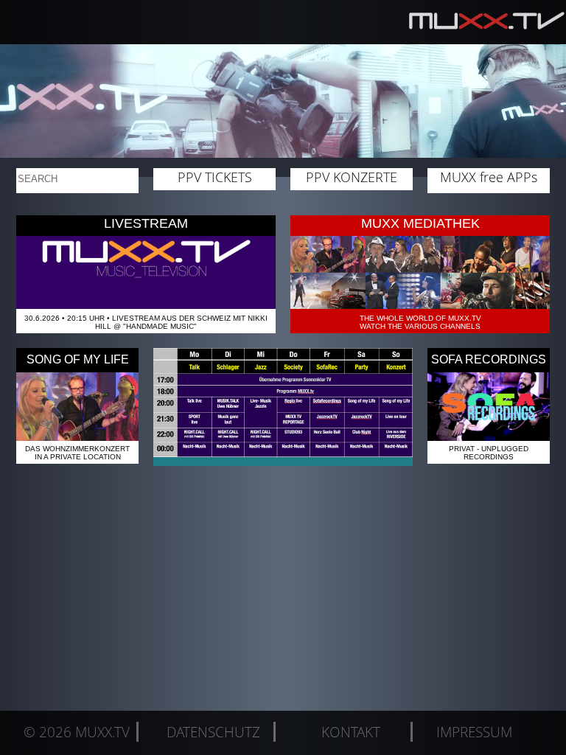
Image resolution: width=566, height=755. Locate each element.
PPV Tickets (215, 177)
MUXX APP (488, 177)
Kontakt (350, 732)
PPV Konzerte (351, 177)
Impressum (474, 732)
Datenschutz (213, 732)
